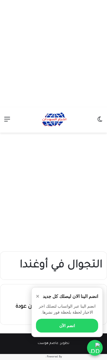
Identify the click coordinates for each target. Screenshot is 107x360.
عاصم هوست (48, 343)
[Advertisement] (53, 53)
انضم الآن (67, 325)
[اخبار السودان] (53, 120)
